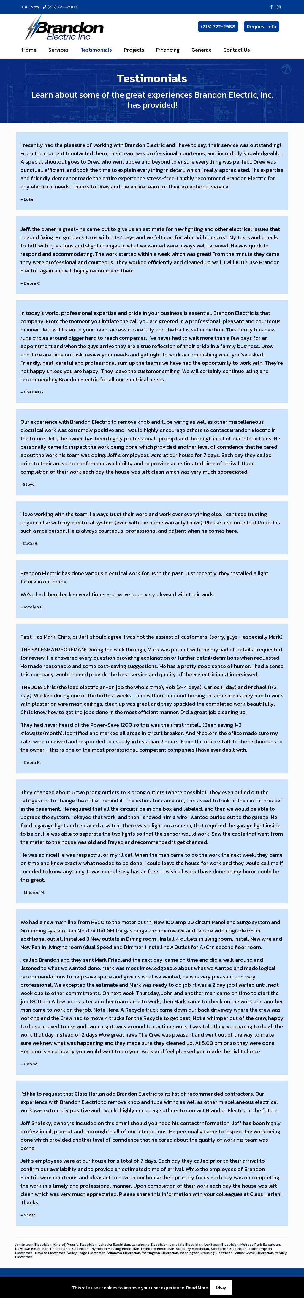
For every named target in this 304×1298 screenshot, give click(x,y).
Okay (221, 1287)
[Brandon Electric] (64, 27)
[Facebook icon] (271, 7)
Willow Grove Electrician (254, 1253)
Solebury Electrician (192, 1248)
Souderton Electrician (229, 1248)
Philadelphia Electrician (69, 1248)
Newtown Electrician (31, 1248)
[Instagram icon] (278, 7)
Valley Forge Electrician (86, 1253)
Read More (197, 1287)
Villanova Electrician (123, 1253)
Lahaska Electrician (114, 1244)
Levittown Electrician (221, 1244)
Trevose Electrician (49, 1253)
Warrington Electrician (160, 1253)
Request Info (261, 26)
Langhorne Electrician (150, 1244)
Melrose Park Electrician (260, 1244)
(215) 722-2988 (62, 6)
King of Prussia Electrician (75, 1244)
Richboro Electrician (157, 1248)
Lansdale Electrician (186, 1244)
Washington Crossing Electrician (206, 1253)
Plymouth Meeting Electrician (115, 1248)
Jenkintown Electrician (33, 1244)
